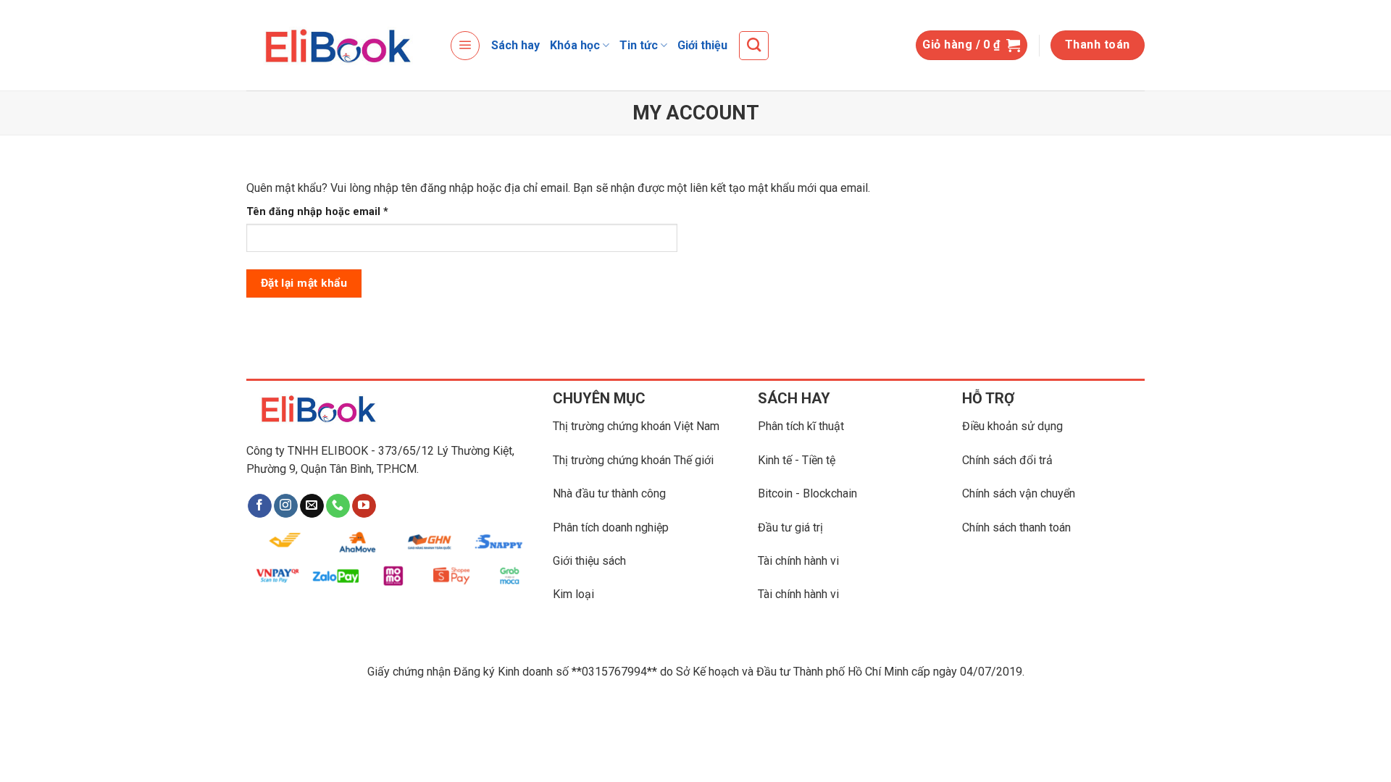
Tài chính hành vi (798, 561)
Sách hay (515, 45)
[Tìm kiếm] (754, 45)
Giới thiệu (702, 45)
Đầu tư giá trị (790, 527)
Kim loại (573, 594)
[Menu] (465, 45)
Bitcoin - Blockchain (807, 493)
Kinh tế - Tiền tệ (796, 460)
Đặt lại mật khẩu (304, 283)
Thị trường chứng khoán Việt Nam (636, 426)
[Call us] (338, 506)
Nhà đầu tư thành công (609, 493)
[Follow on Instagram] (286, 506)
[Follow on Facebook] (260, 506)
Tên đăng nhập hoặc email (329, 212)
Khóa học (575, 45)
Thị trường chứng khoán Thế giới (633, 460)
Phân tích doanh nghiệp (611, 527)
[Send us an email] (312, 506)
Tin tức (638, 45)
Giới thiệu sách (589, 561)
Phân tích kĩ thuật (801, 426)
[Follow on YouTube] (364, 506)
